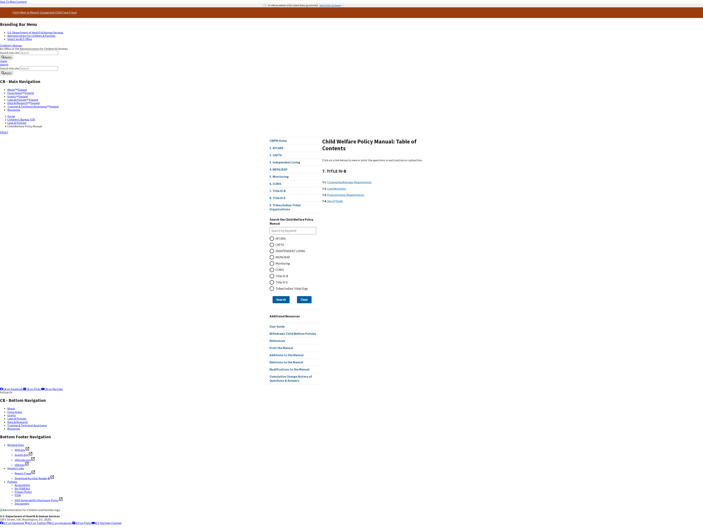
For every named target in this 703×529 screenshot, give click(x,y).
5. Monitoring (279, 177)
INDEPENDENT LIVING (290, 251)
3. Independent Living (284, 162)
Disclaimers (22, 503)
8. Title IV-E (277, 198)
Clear (304, 300)
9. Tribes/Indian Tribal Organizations (285, 207)
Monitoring (283, 263)
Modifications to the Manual (289, 369)
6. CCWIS (275, 184)
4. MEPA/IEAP (278, 169)
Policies (12, 482)
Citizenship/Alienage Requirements (349, 182)
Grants (11, 96)
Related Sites (15, 445)
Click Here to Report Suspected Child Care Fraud (44, 12)
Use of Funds (335, 201)
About (11, 89)
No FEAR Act (22, 488)
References (277, 341)
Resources (13, 110)
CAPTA (280, 245)
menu (3, 61)
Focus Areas (14, 93)
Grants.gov (21, 455)
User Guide (277, 327)
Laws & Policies (16, 100)
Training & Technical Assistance (27, 106)
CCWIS (280, 270)
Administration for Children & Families (31, 36)
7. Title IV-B (277, 191)
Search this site (10, 53)
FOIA (18, 495)
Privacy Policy (23, 492)
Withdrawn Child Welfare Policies (292, 334)
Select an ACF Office (19, 39)
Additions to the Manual (286, 355)
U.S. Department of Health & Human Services (35, 32)
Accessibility (22, 485)
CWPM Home (278, 141)
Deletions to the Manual (286, 362)
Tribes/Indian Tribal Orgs (292, 289)
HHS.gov (20, 450)
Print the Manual (281, 348)
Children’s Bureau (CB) (21, 119)
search (4, 64)
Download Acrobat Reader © (32, 478)
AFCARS (281, 239)
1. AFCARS (276, 148)
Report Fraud (23, 473)
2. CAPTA (275, 155)
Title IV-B (282, 276)
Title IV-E (282, 282)
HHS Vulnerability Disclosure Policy (37, 500)
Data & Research (17, 103)
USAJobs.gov (23, 460)
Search (281, 300)
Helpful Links (15, 468)
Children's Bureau (11, 45)
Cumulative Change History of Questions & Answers (290, 379)
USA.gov (20, 465)
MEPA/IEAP (283, 257)
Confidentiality (336, 188)
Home (11, 116)
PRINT (4, 132)
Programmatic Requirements (345, 195)
